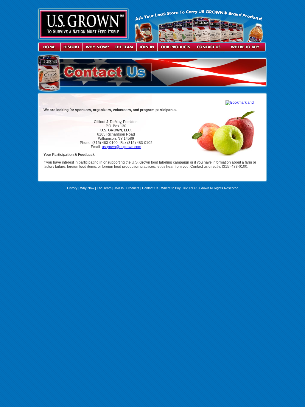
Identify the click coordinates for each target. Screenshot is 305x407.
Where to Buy (171, 188)
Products (132, 188)
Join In (119, 188)
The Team (104, 188)
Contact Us (150, 188)
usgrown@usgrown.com (121, 147)
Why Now (87, 188)
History (72, 188)
